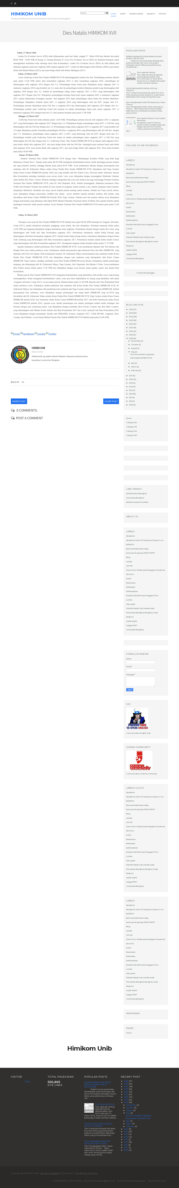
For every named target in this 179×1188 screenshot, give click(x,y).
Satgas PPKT (131, 254)
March (134, 367)
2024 (131, 317)
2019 (131, 335)
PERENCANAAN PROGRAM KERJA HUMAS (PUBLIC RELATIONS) (144, 57)
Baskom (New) (136, 14)
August (134, 348)
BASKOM (130, 173)
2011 (130, 397)
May (133, 352)
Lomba (129, 229)
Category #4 (131, 431)
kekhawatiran (132, 220)
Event (123, 14)
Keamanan (130, 212)
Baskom (151, 14)
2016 (131, 379)
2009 (131, 405)
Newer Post (19, 401)
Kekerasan (130, 216)
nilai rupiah (130, 233)
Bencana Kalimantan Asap (137, 178)
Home (113, 14)
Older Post (111, 401)
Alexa (27, 1081)
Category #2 (131, 422)
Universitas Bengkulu (135, 258)
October (135, 344)
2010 (131, 401)
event (128, 207)
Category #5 (131, 435)
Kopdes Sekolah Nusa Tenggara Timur (142, 224)
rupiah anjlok (131, 250)
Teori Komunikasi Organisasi (142, 354)
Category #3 (131, 427)
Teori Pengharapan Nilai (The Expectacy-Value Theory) (145, 103)
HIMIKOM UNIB (28, 14)
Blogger (151, 273)
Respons (130, 246)
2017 (131, 376)
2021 (131, 327)
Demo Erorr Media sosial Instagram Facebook (145, 199)
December (136, 341)
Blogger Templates (49, 1173)
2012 (131, 394)
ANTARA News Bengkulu (136, 493)
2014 (131, 387)
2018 (131, 338)
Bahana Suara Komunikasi (137, 502)
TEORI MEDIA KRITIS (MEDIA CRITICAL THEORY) (142, 89)
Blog (128, 186)
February (135, 370)
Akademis (130, 165)
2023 (131, 320)
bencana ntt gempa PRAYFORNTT (140, 182)
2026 (131, 309)
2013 (131, 390)
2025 (131, 313)
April (133, 363)
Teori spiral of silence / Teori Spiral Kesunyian (151, 119)
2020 (131, 331)
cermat (129, 194)
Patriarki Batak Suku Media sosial (140, 237)
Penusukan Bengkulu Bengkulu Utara (142, 241)
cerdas (129, 190)
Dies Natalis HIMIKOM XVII (141, 358)
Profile (162, 14)
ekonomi (130, 203)
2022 (131, 324)
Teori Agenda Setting (146, 72)
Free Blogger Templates (86, 1173)
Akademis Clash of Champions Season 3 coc (145, 169)
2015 (131, 383)
